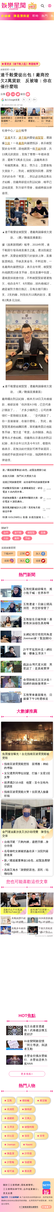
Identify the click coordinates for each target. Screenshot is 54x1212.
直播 (7, 137)
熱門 (45, 15)
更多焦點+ (27, 1074)
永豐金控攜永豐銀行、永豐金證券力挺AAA (35, 1059)
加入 (38, 553)
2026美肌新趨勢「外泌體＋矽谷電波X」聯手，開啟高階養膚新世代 (45, 920)
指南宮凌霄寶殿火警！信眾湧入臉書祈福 (26, 793)
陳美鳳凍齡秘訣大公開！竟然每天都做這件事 (21, 509)
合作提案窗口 (31, 1189)
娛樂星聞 (5, 69)
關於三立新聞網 (11, 1185)
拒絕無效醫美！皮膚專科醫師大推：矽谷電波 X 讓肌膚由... (22, 500)
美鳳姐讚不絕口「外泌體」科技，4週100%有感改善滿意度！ (18, 920)
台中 (18, 130)
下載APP (8, 553)
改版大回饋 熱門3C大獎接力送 (19, 476)
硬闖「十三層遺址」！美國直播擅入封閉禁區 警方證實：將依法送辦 (33, 119)
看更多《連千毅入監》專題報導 (21, 64)
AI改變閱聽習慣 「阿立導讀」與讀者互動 (35, 1045)
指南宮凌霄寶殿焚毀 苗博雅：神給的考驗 (26, 765)
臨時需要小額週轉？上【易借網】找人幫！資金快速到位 (6, 119)
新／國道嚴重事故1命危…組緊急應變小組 (24, 470)
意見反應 (8, 1193)
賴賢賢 (39, 137)
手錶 (38, 148)
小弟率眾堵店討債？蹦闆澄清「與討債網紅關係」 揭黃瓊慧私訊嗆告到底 (20, 119)
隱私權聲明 (27, 1185)
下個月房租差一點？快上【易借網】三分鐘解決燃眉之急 (45, 930)
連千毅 (23, 137)
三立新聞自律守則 (12, 1189)
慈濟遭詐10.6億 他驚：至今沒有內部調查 (26, 784)
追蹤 (6, 560)
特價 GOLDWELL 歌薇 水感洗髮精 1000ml (26, 517)
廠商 (21, 143)
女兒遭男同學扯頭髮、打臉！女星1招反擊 (27, 775)
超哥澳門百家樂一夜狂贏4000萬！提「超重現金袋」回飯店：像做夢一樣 (39, 910)
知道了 (47, 1207)
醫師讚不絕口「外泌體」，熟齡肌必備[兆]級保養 (46, 119)
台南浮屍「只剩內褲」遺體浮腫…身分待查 (26, 843)
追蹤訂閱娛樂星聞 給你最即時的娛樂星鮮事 (26, 482)
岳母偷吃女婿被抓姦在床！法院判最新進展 (26, 853)
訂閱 (22, 553)
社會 (13, 69)
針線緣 (6, 15)
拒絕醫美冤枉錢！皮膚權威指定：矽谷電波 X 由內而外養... (22, 490)
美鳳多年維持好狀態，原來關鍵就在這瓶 (18, 930)
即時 (35, 15)
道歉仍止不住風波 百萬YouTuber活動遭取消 (13, 910)
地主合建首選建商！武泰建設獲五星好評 (35, 1030)
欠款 (7, 143)
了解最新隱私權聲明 (29, 1207)
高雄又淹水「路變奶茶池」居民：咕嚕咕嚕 (26, 871)
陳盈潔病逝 (22, 15)
